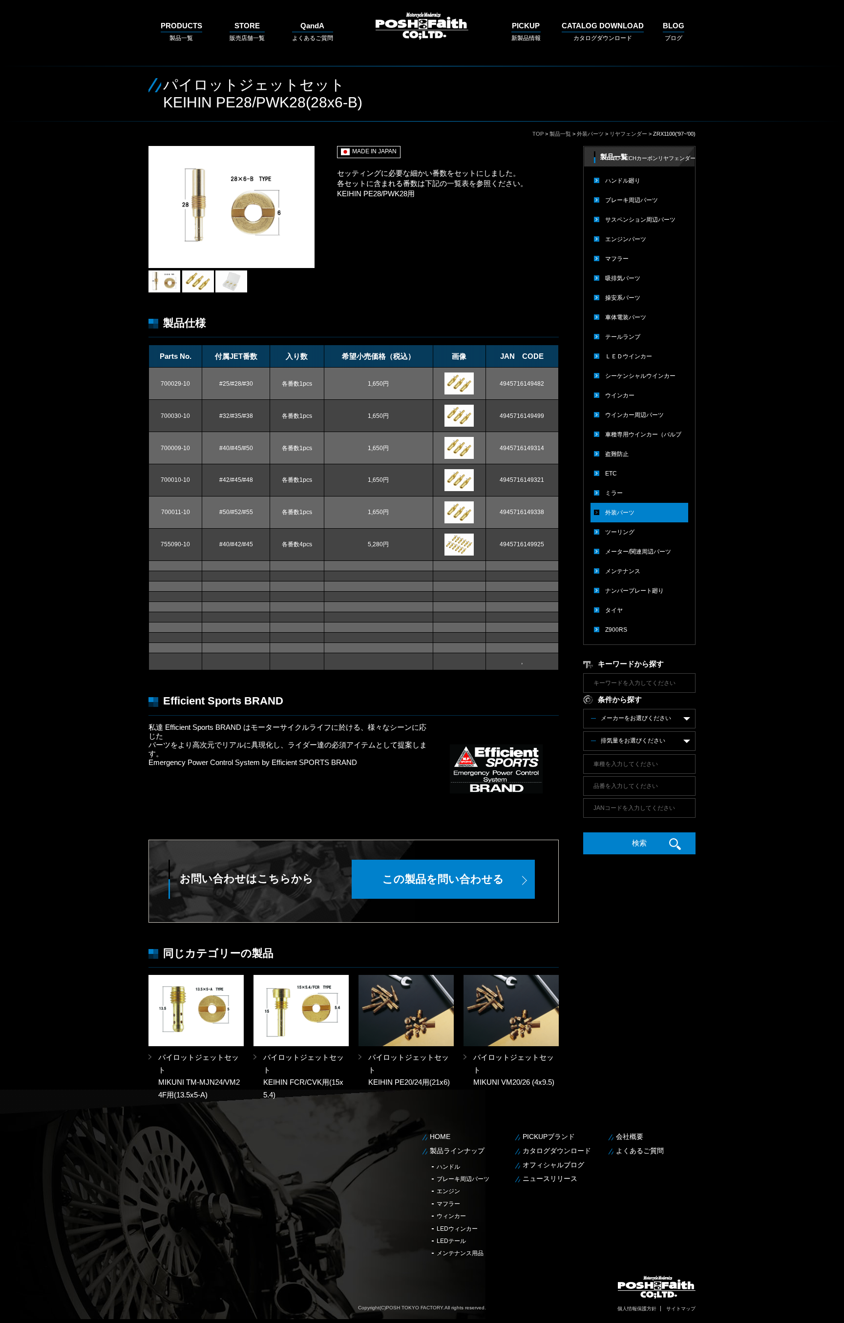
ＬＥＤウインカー (628, 356)
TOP (538, 134)
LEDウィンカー (457, 1228)
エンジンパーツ (625, 239)
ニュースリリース (550, 1178)
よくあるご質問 (312, 31)
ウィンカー (451, 1216)
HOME (440, 1136)
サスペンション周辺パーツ (640, 219)
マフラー (617, 258)
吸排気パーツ (622, 278)
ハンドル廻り (622, 180)
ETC (611, 473)
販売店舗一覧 (247, 31)
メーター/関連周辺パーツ (638, 551)
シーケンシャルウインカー (640, 375)
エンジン (448, 1191)
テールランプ (622, 336)
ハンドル (448, 1166)
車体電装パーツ (625, 317)
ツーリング (619, 532)
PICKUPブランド (549, 1136)
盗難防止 (617, 454)
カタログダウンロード (603, 31)
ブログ (673, 31)
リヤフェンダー (628, 134)
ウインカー (619, 395)
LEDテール (451, 1241)
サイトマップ (681, 1308)
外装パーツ (590, 134)
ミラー (614, 493)
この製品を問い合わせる (443, 879)
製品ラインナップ (457, 1151)
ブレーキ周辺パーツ (631, 200)
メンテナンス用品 (460, 1253)
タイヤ (614, 610)
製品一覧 (181, 31)
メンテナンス (622, 571)
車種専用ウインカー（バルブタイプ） (643, 437)
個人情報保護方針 (636, 1308)
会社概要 (629, 1136)
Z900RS (616, 629)
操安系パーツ (622, 297)
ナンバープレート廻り (634, 590)
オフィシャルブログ (553, 1165)
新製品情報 (526, 31)
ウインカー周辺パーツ (634, 415)
